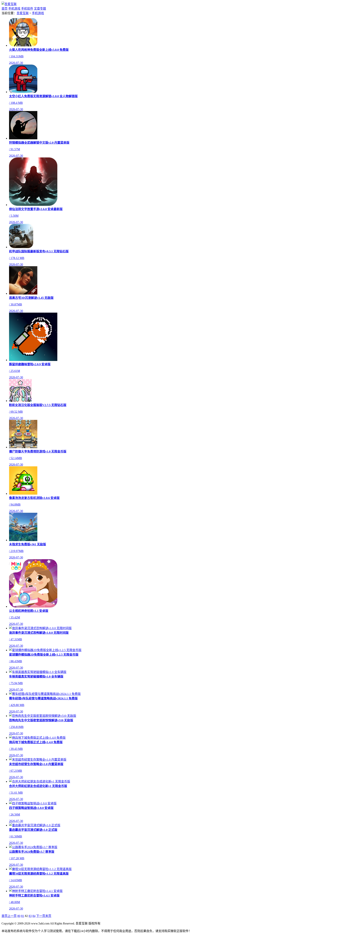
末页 (48, 915)
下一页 (40, 915)
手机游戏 (14, 8)
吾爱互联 (23, 13)
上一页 (12, 915)
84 (33, 915)
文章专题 (40, 8)
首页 (5, 8)
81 (22, 915)
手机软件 (27, 8)
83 (30, 915)
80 (18, 915)
